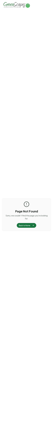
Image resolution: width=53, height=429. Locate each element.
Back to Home (24, 225)
